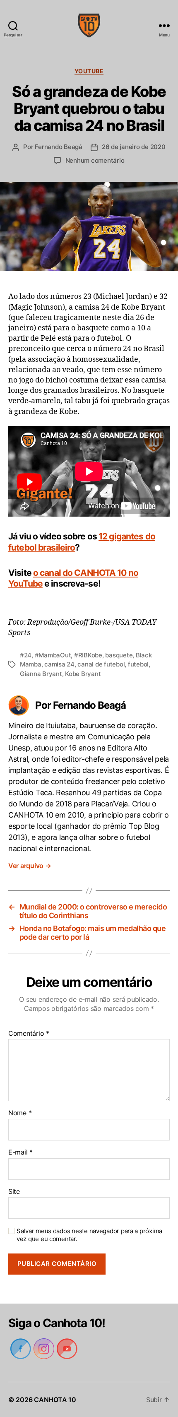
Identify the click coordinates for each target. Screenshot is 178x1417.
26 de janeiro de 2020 (133, 147)
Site (13, 1192)
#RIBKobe (88, 655)
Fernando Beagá (58, 147)
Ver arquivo (30, 865)
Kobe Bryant (83, 674)
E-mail (20, 1152)
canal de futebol (102, 664)
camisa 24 (60, 664)
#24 (25, 655)
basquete (119, 655)
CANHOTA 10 (55, 1399)
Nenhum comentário (95, 160)
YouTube (89, 71)
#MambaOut (53, 655)
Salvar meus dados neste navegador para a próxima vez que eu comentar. (88, 1235)
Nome (19, 1113)
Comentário (28, 1033)
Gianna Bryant (41, 674)
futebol (139, 664)
